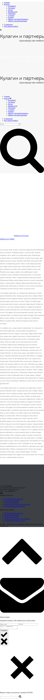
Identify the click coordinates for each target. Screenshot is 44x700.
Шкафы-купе (12, 12)
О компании (8, 24)
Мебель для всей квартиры (17, 21)
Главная (7, 2)
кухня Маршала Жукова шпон (14, 506)
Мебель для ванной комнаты (18, 19)
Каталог (7, 4)
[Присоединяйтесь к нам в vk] (1, 493)
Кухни (10, 10)
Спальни (11, 15)
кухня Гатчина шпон (11, 502)
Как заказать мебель (11, 26)
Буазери (11, 17)
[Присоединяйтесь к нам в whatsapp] (2, 493)
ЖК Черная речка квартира (13, 499)
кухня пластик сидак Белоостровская (17, 504)
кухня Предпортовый (11, 501)
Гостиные (11, 8)
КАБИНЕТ (12, 6)
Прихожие (11, 13)
